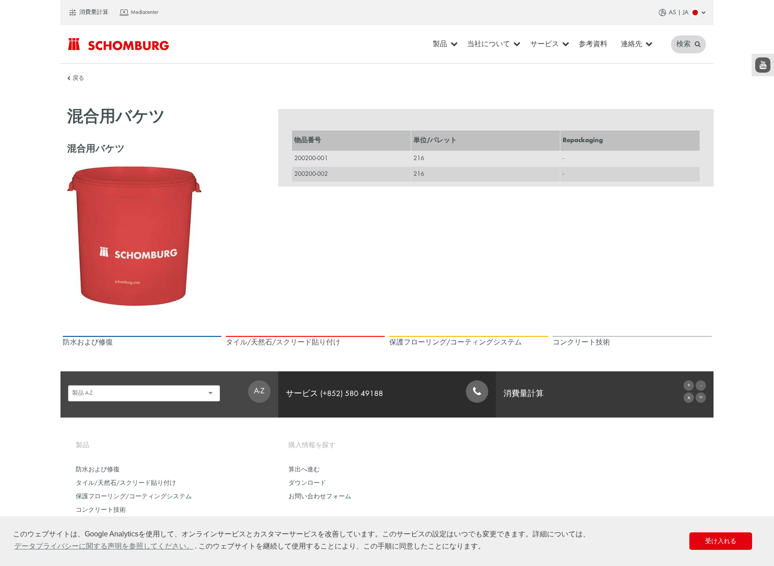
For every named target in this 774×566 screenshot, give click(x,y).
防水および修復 (98, 470)
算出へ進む (304, 470)
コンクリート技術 (101, 510)
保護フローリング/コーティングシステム (134, 497)
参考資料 (593, 44)
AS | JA (678, 12)
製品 (440, 44)
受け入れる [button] (720, 540)
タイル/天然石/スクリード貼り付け (126, 483)
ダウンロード (307, 483)
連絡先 (631, 44)
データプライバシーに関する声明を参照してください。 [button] (104, 546)
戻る (78, 78)
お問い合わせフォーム (319, 497)
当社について (488, 44)
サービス (544, 44)
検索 (684, 44)
